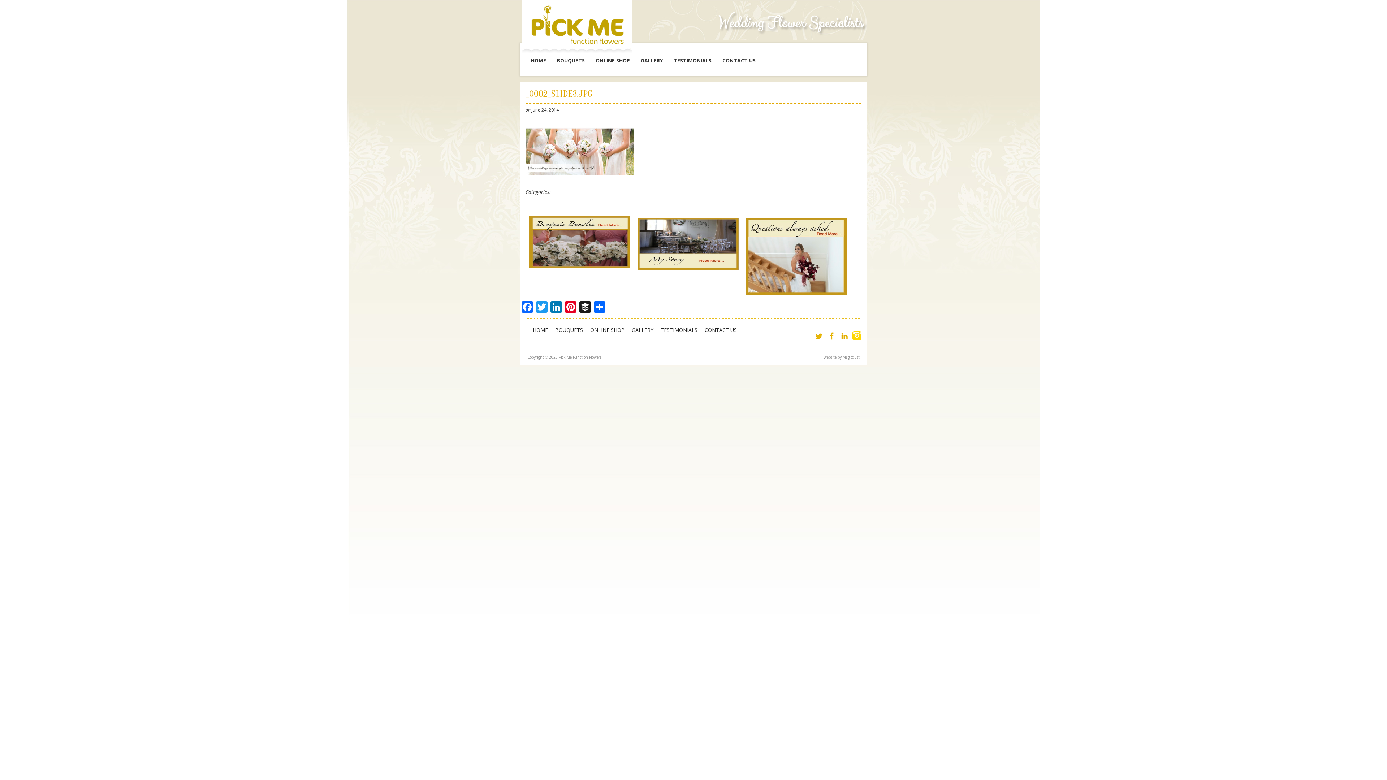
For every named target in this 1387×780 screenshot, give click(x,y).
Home (538, 60)
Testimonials (693, 60)
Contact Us (739, 60)
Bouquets (571, 60)
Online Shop (613, 60)
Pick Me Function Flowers (580, 29)
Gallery (652, 60)
